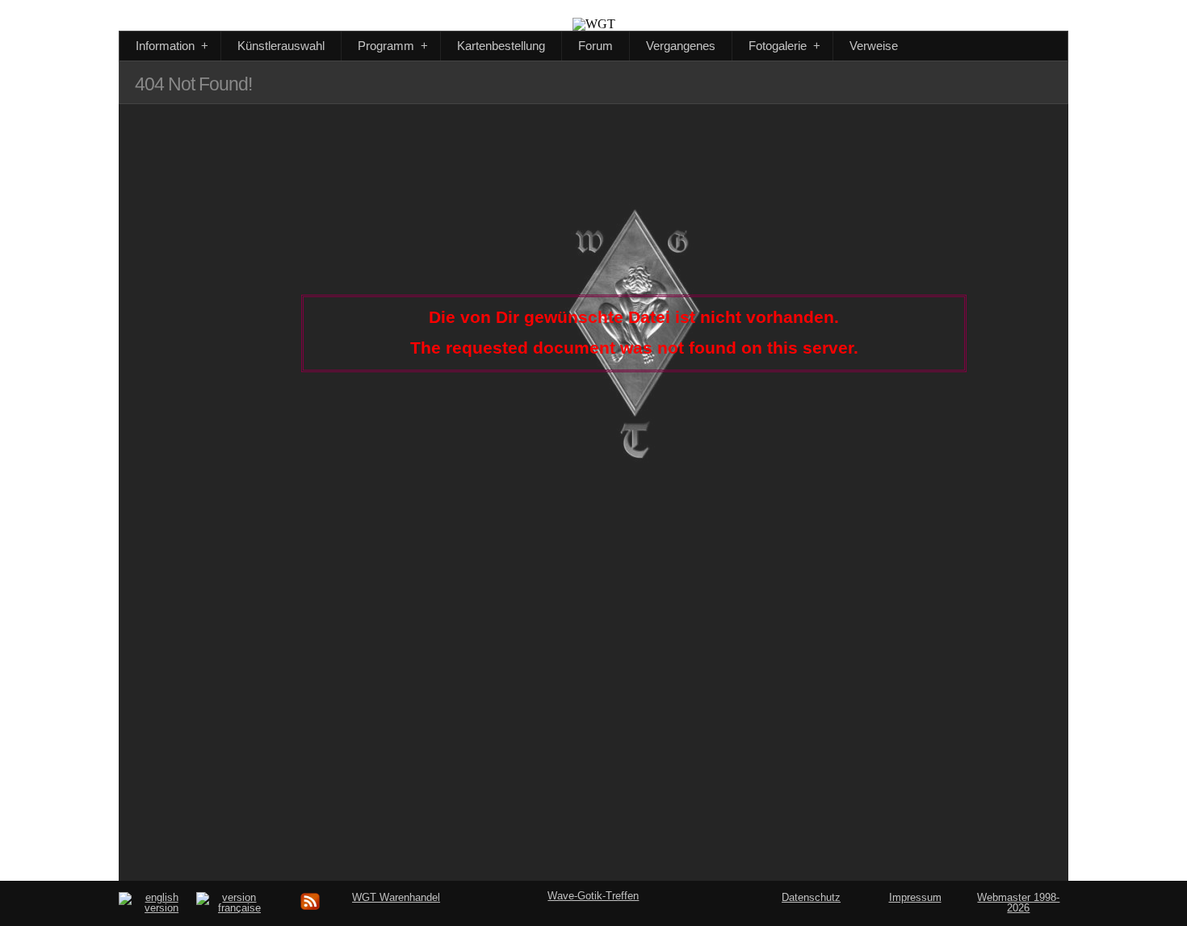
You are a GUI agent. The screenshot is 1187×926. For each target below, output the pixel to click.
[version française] (232, 908)
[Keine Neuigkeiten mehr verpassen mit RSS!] (311, 908)
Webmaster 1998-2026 (1018, 902)
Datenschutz (811, 897)
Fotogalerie (784, 45)
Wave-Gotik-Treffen (593, 896)
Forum (595, 45)
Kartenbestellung (501, 45)
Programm (393, 45)
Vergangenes (680, 45)
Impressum (915, 897)
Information (172, 45)
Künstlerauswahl (281, 45)
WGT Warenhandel (396, 897)
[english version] (155, 908)
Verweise (873, 45)
